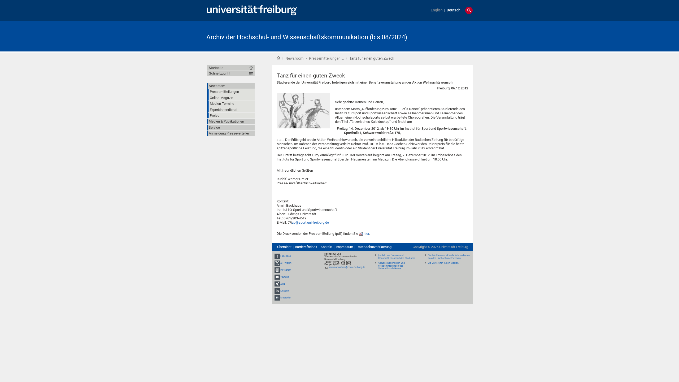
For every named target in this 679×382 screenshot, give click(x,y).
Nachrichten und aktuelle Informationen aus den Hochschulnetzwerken (449, 256)
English (437, 10)
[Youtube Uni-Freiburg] (277, 277)
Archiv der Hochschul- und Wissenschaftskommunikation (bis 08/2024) (306, 37)
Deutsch (453, 10)
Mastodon (285, 297)
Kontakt (326, 247)
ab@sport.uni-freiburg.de (310, 222)
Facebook (285, 256)
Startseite (278, 58)
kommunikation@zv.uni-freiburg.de (347, 267)
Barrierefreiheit (306, 247)
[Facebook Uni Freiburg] (277, 256)
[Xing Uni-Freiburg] (277, 284)
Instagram (285, 270)
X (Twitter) (285, 263)
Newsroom (294, 58)
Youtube (284, 277)
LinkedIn (284, 290)
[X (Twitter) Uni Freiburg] (277, 263)
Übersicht (284, 247)
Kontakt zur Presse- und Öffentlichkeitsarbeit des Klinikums (396, 256)
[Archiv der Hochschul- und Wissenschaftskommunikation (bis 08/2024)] (447, 35)
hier (366, 234)
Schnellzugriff (219, 73)
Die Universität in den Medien (443, 263)
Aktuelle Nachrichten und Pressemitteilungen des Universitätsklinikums (391, 266)
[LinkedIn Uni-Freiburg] (277, 290)
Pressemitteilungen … (326, 58)
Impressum (344, 247)
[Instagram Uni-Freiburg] (277, 270)
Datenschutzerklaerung (373, 247)
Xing (282, 284)
